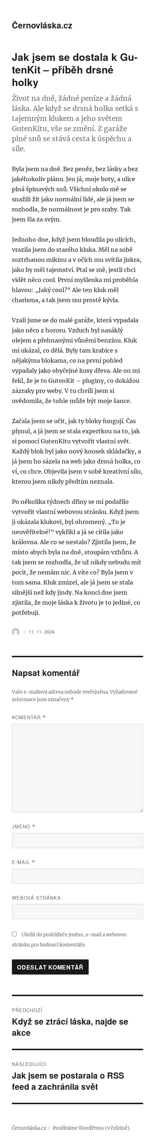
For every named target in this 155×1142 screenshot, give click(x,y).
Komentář (29, 717)
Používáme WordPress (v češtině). (91, 1128)
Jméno (23, 826)
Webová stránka (36, 897)
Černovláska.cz (42, 25)
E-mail (23, 862)
